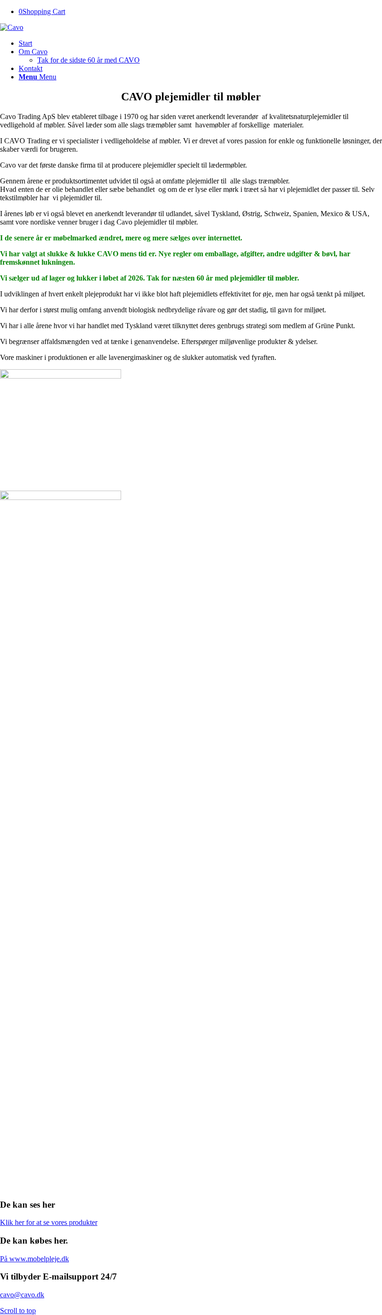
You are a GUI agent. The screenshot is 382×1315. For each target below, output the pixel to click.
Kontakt (30, 68)
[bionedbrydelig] (191, 781)
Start (25, 43)
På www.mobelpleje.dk (34, 1259)
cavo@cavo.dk (22, 1295)
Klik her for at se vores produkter (48, 1222)
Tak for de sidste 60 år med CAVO (88, 60)
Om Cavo (33, 52)
